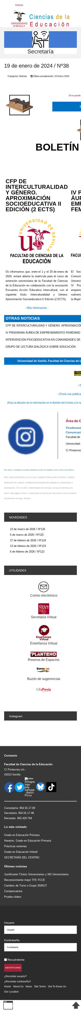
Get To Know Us (57, 986)
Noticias (23, 76)
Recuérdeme (16, 959)
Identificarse (13, 968)
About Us (18, 986)
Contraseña (12, 940)
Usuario (9, 922)
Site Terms (40, 986)
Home (7, 986)
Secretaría (40, 51)
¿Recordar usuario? (15, 976)
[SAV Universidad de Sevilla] (13, 916)
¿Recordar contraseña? (17, 981)
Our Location (11, 991)
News (29, 986)
